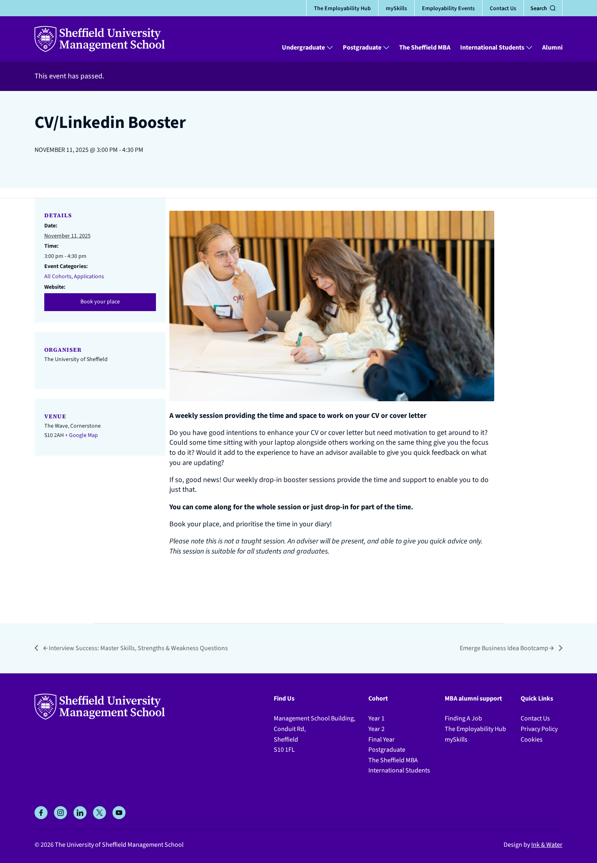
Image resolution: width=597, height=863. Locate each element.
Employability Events (448, 8)
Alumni (552, 47)
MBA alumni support (473, 698)
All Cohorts (57, 277)
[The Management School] (100, 39)
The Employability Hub (342, 8)
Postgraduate (362, 47)
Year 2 (376, 729)
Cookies (532, 739)
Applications (89, 277)
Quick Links (537, 698)
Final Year (381, 739)
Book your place (100, 302)
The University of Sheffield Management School (119, 844)
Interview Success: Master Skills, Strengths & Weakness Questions (138, 648)
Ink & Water (546, 844)
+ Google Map (81, 435)
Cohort (378, 698)
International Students (492, 47)
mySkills (396, 8)
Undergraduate (303, 47)
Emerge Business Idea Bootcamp (504, 648)
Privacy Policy (539, 729)
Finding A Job (463, 718)
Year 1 (376, 718)
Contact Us (503, 8)
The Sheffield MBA (424, 47)
